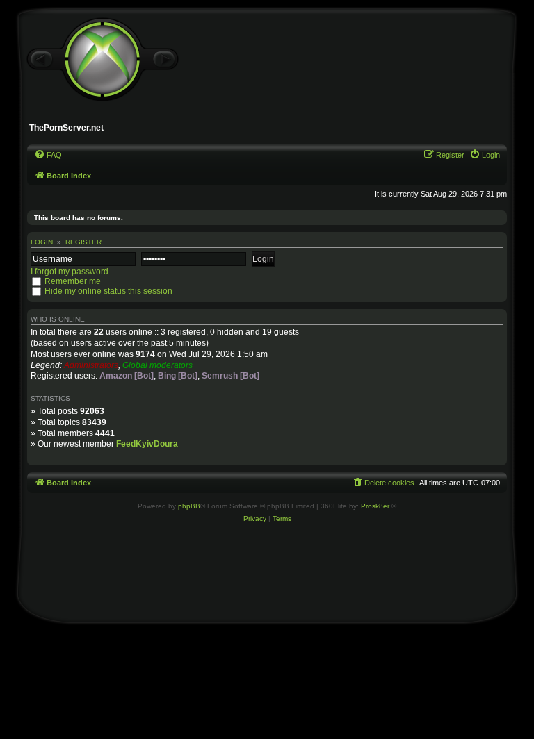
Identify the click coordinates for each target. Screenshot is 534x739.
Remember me (72, 281)
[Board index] (102, 60)
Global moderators (157, 365)
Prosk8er (375, 506)
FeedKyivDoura (147, 444)
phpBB (189, 506)
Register (83, 242)
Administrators (91, 365)
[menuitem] (48, 155)
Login (42, 242)
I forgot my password (69, 271)
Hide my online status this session (108, 291)
